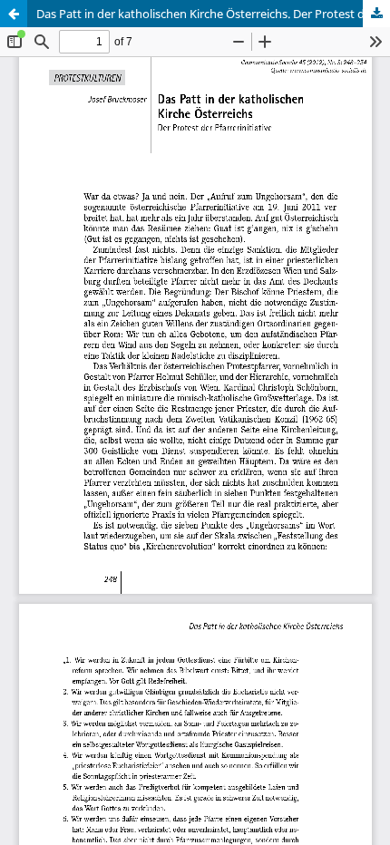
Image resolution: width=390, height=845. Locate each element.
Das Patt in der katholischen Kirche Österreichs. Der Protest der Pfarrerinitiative (213, 13)
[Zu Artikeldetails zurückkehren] (13, 13)
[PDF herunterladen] (376, 13)
